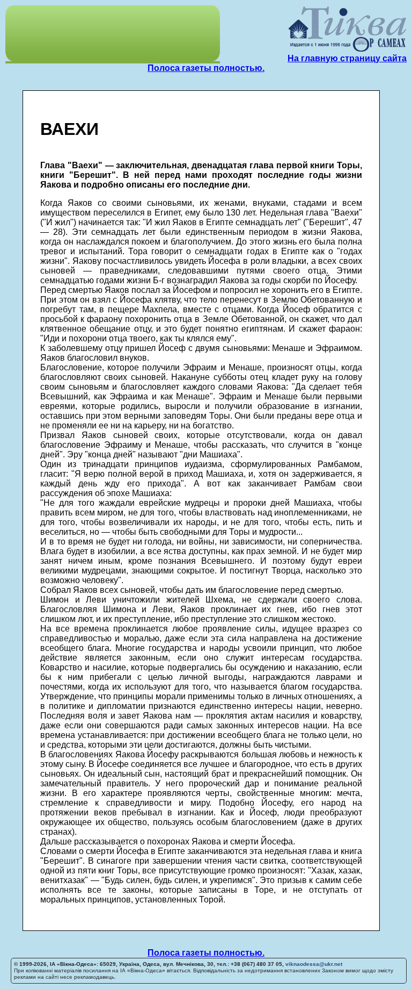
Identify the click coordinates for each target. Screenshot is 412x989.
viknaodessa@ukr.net (313, 964)
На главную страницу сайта (347, 58)
